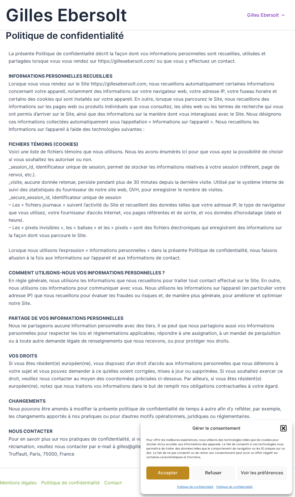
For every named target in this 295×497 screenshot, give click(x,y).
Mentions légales (18, 482)
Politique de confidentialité (195, 486)
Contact (113, 482)
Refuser (213, 472)
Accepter (167, 472)
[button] (283, 428)
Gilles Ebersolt (66, 15)
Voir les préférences (262, 472)
